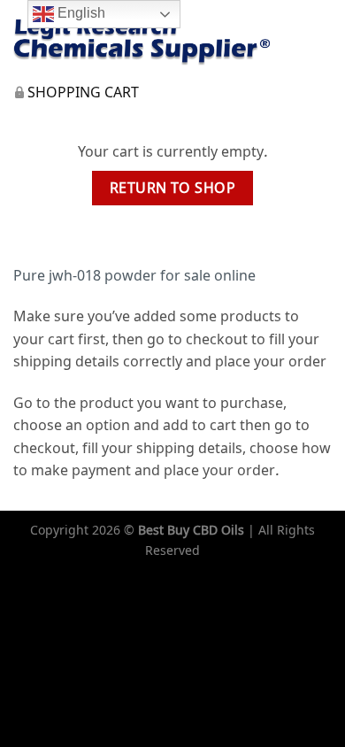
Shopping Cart (83, 92)
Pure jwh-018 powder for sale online (134, 275)
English (79, 12)
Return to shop (173, 187)
